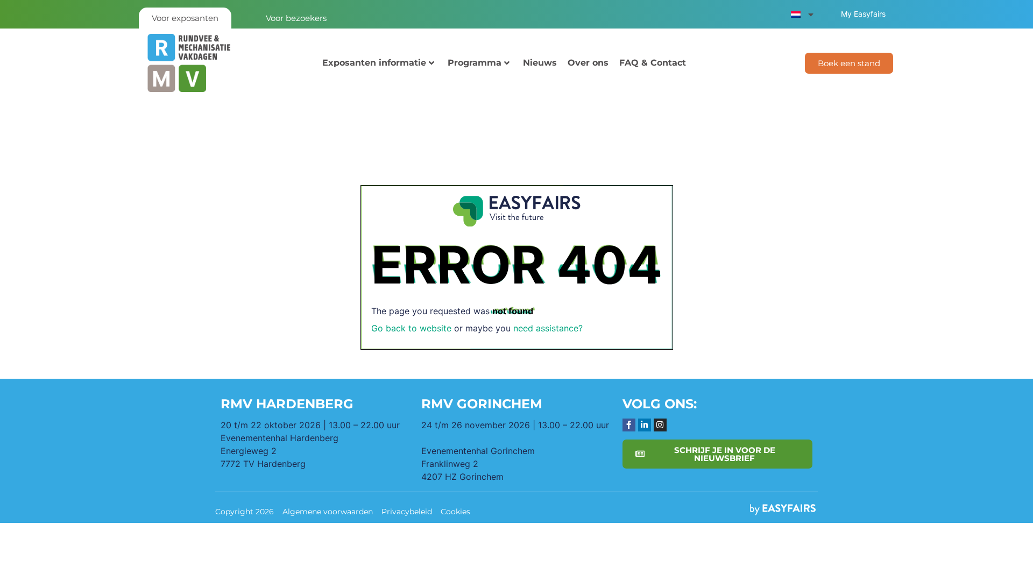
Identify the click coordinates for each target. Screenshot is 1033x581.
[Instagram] (660, 425)
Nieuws (540, 63)
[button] (849, 63)
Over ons (588, 63)
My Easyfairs (863, 13)
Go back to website (411, 328)
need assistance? (548, 328)
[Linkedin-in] (644, 425)
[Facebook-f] (628, 425)
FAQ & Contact (652, 63)
